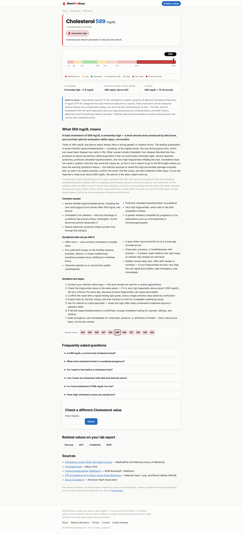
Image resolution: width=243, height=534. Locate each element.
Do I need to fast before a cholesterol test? (90, 369)
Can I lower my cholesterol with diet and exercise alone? (97, 378)
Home (65, 11)
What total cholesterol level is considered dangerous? (96, 361)
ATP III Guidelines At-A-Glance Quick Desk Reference (93, 475)
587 (103, 332)
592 (138, 332)
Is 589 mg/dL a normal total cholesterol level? (91, 353)
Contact (106, 522)
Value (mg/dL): (72, 416)
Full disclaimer (116, 490)
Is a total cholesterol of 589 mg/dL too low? (90, 386)
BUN (108, 444)
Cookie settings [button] (120, 522)
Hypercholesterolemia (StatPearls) (83, 471)
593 (145, 332)
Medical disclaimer (80, 522)
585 (90, 332)
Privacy (95, 522)
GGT (81, 444)
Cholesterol (75, 11)
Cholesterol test (73, 466)
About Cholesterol (74, 479)
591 (131, 332)
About (65, 522)
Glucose (69, 444)
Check (91, 421)
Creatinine (95, 444)
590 (124, 332)
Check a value (171, 3)
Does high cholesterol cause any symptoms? (91, 394)
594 (152, 332)
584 (83, 332)
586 (97, 332)
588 (110, 332)
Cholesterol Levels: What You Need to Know (88, 462)
